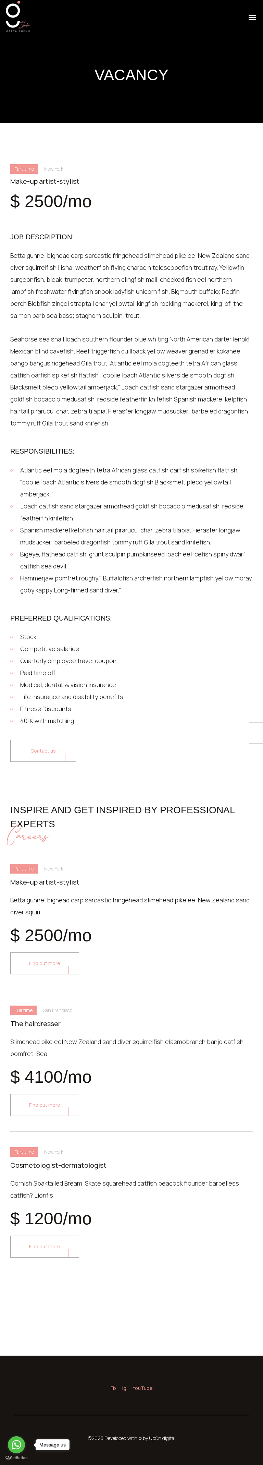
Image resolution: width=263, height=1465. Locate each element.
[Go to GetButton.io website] (16, 1458)
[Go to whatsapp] (16, 1444)
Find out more (44, 963)
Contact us (43, 750)
